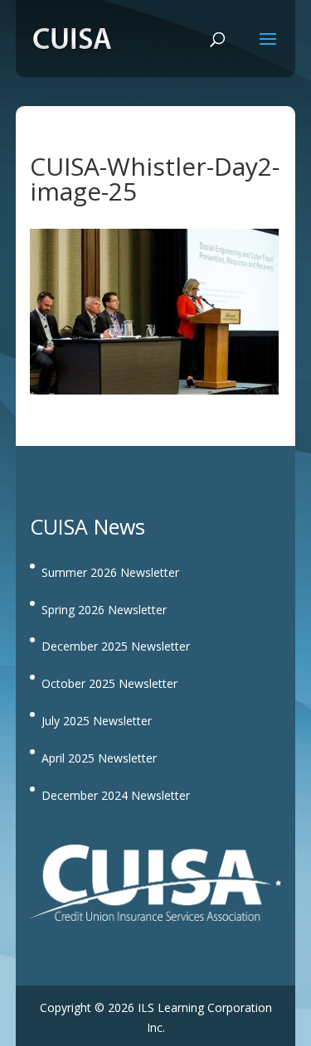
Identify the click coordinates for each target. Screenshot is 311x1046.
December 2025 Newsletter (115, 646)
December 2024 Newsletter (115, 795)
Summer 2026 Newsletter (110, 572)
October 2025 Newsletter (109, 683)
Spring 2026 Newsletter (104, 609)
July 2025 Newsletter (96, 721)
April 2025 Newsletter (99, 758)
